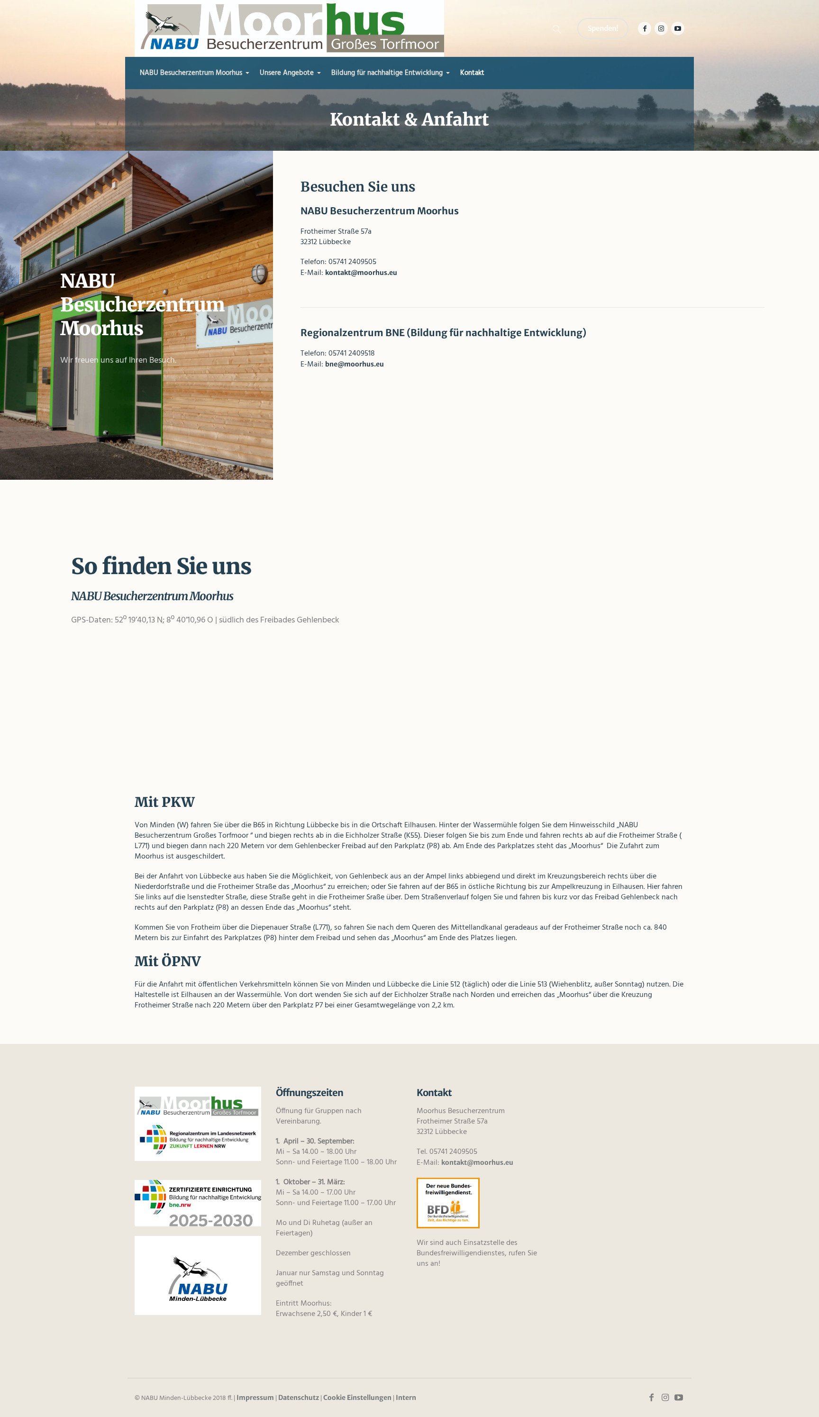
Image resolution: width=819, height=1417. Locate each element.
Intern (406, 1397)
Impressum (255, 1397)
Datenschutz (298, 1397)
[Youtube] (677, 28)
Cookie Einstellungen (357, 1397)
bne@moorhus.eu (354, 364)
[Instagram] (661, 28)
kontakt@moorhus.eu (361, 272)
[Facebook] (644, 28)
